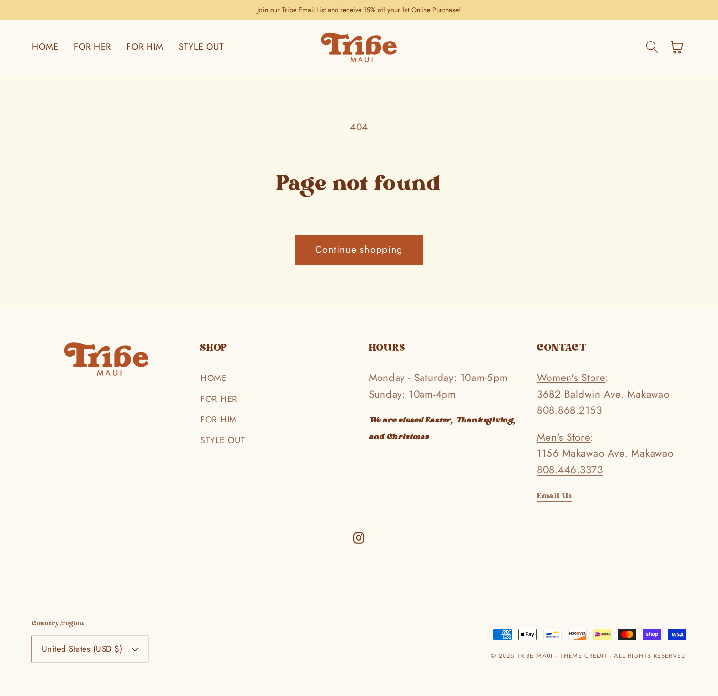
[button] (652, 47)
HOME (213, 378)
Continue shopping (358, 249)
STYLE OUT (222, 440)
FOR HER (218, 399)
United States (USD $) (82, 648)
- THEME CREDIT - (584, 655)
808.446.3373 (570, 470)
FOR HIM (218, 419)
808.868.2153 (569, 410)
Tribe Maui (535, 655)
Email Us (554, 496)
